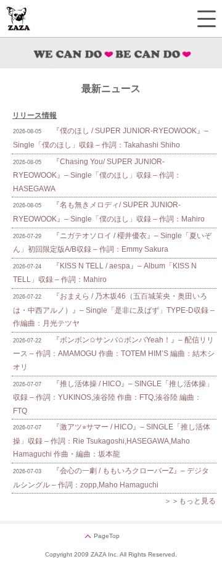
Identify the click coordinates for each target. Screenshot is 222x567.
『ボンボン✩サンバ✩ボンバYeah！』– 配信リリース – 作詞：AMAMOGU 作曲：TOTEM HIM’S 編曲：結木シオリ (114, 353)
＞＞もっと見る (190, 501)
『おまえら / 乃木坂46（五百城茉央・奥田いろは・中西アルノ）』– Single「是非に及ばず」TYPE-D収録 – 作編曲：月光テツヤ (114, 310)
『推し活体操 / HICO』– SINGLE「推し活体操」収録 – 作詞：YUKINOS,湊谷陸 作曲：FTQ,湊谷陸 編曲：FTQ (113, 397)
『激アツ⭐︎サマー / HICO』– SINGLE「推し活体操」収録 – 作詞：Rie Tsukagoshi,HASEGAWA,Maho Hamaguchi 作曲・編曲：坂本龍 (111, 440)
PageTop (107, 535)
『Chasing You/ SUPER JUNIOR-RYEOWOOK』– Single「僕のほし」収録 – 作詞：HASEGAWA (97, 175)
